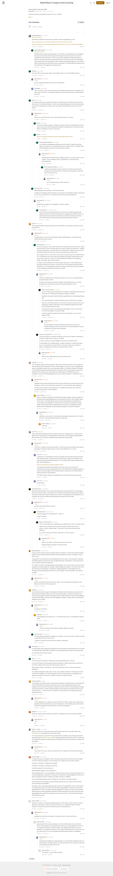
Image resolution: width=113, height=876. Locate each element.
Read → (31, 17)
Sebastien (34, 590)
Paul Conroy (37, 188)
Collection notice (66, 865)
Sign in (108, 3)
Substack (49, 872)
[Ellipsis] (83, 35)
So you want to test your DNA (38, 9)
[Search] (90, 2)
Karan (33, 100)
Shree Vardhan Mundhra (45, 142)
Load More (31, 858)
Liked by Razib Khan (38, 37)
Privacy (55, 865)
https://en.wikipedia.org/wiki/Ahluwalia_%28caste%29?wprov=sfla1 (55, 136)
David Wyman (35, 489)
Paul (33, 223)
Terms (59, 865)
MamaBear (37, 88)
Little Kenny (35, 681)
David (33, 362)
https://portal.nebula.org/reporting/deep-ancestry (50, 464)
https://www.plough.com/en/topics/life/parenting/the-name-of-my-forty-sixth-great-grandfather (57, 44)
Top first (82, 22)
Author (36, 80)
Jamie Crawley (40, 395)
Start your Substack (52, 869)
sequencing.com (36, 733)
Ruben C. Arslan (36, 729)
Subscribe (100, 3)
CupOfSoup (35, 757)
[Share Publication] (94, 2)
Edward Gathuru (36, 550)
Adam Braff (35, 801)
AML (33, 658)
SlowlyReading (36, 35)
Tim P (33, 431)
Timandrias (42, 210)
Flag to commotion (47, 289)
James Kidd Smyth (39, 50)
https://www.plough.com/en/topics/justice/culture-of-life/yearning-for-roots (52, 42)
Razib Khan (31, 11)
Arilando (34, 71)
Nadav (33, 711)
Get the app (64, 869)
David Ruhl (35, 646)
